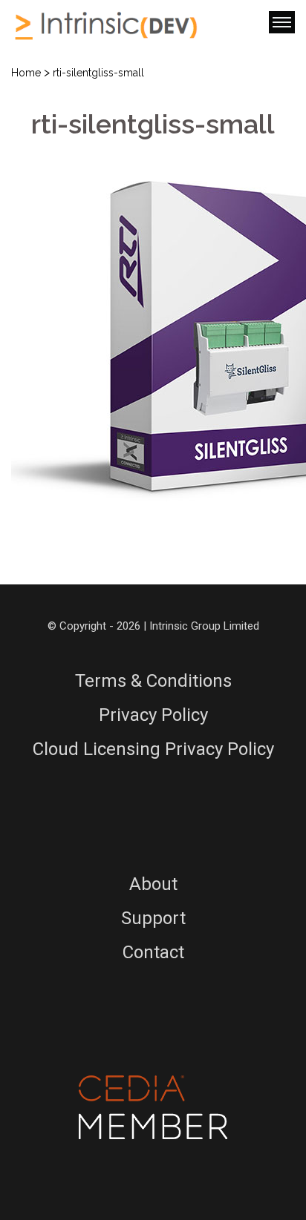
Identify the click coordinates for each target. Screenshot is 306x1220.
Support (153, 918)
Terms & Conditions (153, 680)
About (153, 884)
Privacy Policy (153, 715)
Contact (153, 952)
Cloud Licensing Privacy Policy (153, 749)
